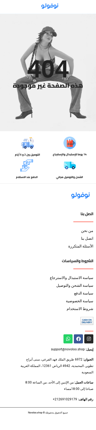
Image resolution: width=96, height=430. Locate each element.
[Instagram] (88, 338)
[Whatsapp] (68, 338)
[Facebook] (78, 338)
